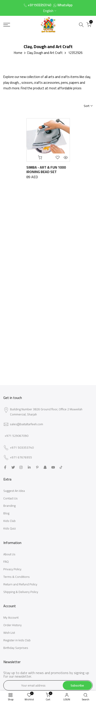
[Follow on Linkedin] (29, 467)
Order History (12, 625)
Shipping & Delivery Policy (20, 592)
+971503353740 (39, 5)
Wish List (9, 633)
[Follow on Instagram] (21, 467)
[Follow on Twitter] (13, 467)
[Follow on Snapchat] (45, 467)
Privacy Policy (12, 569)
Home (18, 52)
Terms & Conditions (16, 577)
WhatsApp (65, 5)
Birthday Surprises (15, 648)
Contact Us (10, 498)
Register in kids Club (17, 640)
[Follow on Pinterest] (37, 467)
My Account (11, 617)
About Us (9, 554)
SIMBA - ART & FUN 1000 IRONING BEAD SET (46, 169)
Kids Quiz (9, 528)
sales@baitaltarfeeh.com (26, 424)
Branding (9, 506)
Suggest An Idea (14, 491)
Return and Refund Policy (20, 584)
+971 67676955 (21, 457)
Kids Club (9, 521)
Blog (6, 513)
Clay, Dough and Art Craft (45, 52)
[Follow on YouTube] (53, 467)
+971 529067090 (16, 436)
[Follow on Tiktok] (61, 467)
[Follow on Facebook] (5, 467)
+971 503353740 (22, 447)
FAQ (6, 561)
